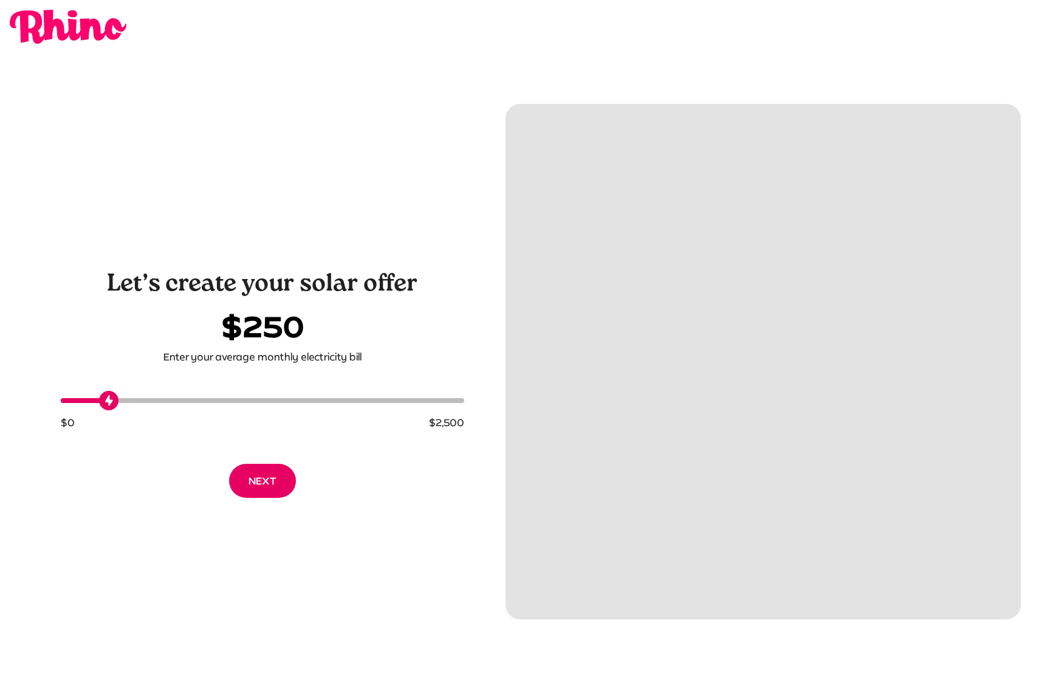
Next (262, 480)
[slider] (108, 400)
